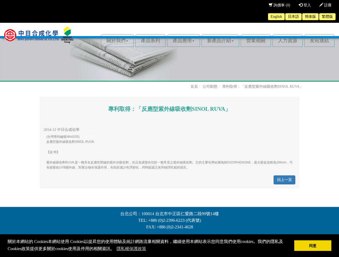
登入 (306, 5)
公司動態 (210, 86)
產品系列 (150, 40)
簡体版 (310, 17)
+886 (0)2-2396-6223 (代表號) (174, 220)
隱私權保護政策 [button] (131, 248)
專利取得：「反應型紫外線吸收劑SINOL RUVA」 (262, 86)
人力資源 (287, 40)
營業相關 (255, 40)
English (276, 17)
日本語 (293, 17)
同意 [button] (312, 245)
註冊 (327, 5)
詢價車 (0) (281, 5)
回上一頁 (284, 180)
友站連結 (319, 40)
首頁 (194, 86)
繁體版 (327, 17)
